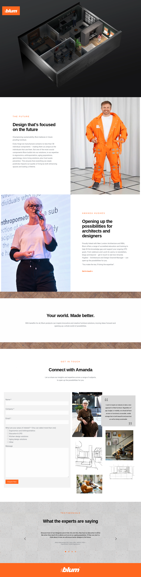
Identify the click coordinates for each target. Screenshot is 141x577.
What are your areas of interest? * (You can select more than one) (31, 428)
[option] (70, 538)
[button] (25, 538)
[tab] (65, 551)
